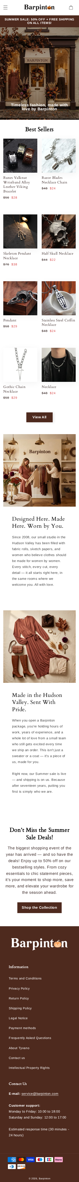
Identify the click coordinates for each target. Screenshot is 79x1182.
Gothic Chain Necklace (14, 389)
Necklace (49, 387)
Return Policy (19, 998)
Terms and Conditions (25, 978)
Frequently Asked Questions (30, 1038)
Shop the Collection (39, 907)
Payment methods (22, 1028)
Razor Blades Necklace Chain (54, 180)
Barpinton (44, 1178)
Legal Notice (18, 1018)
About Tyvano (19, 1048)
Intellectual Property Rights (29, 1068)
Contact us (17, 1058)
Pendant (9, 320)
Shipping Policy (20, 1008)
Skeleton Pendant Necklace (17, 256)
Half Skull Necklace (57, 253)
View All (39, 417)
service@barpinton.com (40, 1093)
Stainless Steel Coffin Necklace (58, 322)
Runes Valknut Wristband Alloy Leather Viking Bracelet (16, 185)
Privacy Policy (19, 988)
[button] (5, 7)
